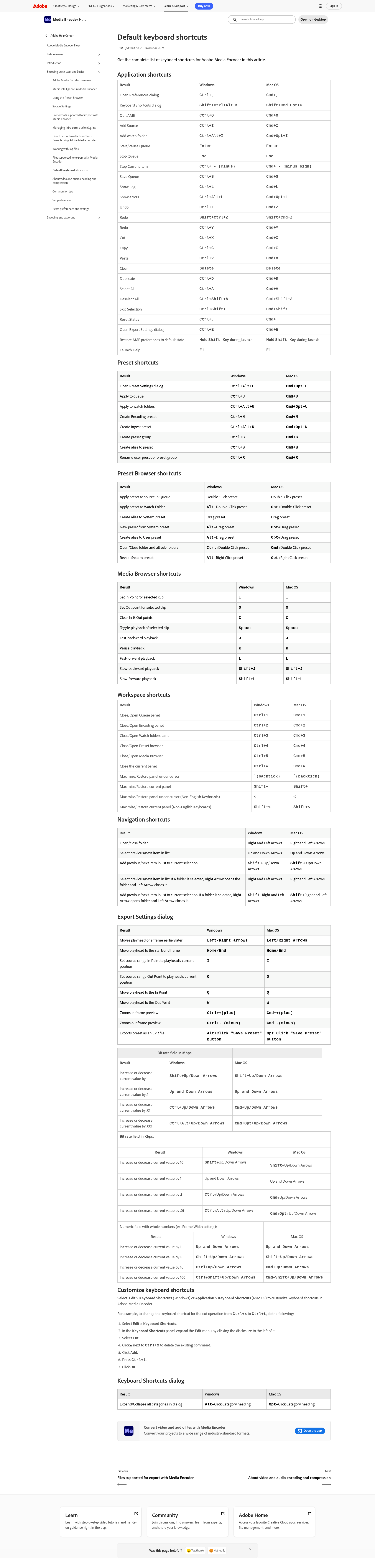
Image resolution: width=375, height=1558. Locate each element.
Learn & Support (174, 6)
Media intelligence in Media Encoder (75, 89)
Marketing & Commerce (137, 6)
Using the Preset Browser (68, 98)
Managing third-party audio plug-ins (74, 128)
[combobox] (262, 19)
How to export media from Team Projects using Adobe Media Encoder (74, 138)
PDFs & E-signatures (99, 6)
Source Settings (62, 106)
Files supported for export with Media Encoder (75, 159)
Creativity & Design (64, 6)
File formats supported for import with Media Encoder (76, 117)
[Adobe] (40, 6)
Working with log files (66, 149)
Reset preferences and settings (71, 209)
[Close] (250, 1549)
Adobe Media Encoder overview (72, 80)
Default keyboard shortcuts (70, 170)
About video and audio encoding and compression (74, 181)
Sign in (334, 6)
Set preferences (62, 200)
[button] (320, 6)
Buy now (204, 6)
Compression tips (63, 191)
